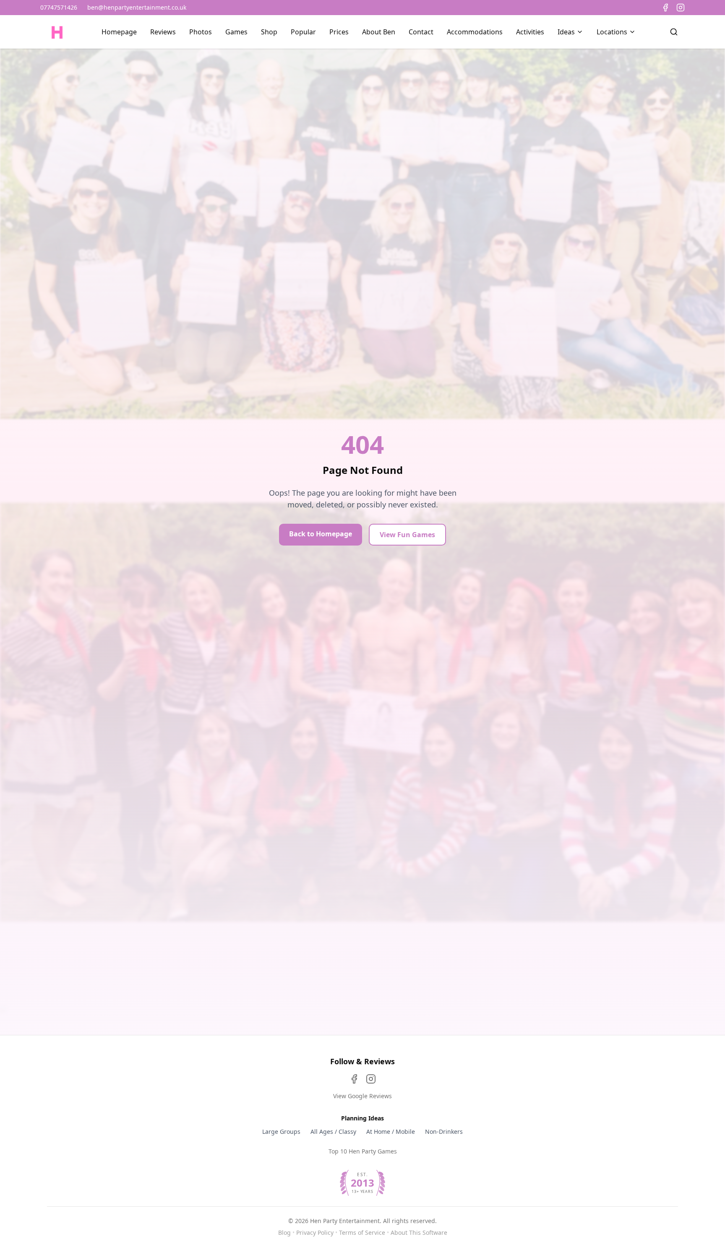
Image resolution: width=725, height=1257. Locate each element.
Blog (284, 1232)
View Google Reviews (362, 1096)
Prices (339, 31)
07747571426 (58, 7)
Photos (200, 31)
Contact (421, 31)
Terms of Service (362, 1232)
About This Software (419, 1232)
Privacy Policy (315, 1232)
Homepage (119, 31)
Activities (530, 31)
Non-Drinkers (444, 1131)
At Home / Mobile (390, 1131)
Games (236, 31)
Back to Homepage (320, 533)
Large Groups (281, 1131)
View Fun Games (407, 534)
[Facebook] (665, 7)
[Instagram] (680, 7)
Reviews (163, 31)
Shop (269, 31)
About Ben (378, 31)
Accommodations (475, 31)
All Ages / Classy (333, 1131)
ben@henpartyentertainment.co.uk (136, 7)
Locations (612, 31)
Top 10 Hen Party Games (363, 1151)
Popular (303, 31)
